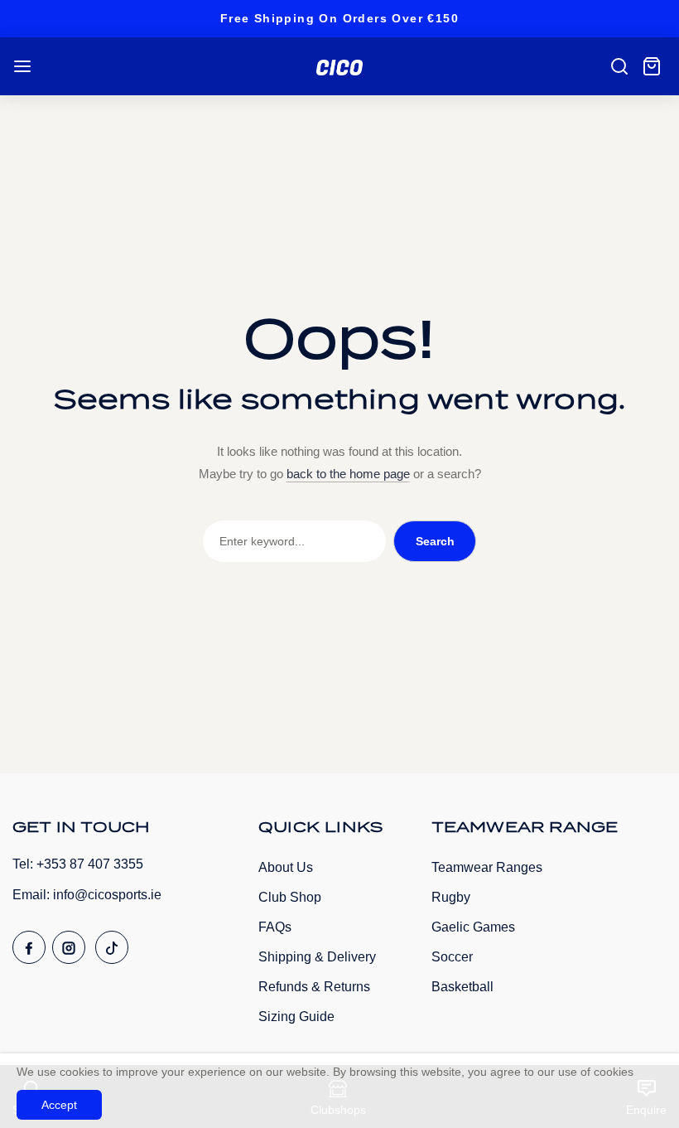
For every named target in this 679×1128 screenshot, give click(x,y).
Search (435, 541)
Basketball (462, 987)
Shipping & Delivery (317, 957)
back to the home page (348, 474)
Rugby (450, 897)
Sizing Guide (296, 1016)
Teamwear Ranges (486, 867)
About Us (285, 867)
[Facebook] (29, 947)
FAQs (274, 927)
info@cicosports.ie (107, 895)
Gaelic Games (473, 927)
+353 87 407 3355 (89, 864)
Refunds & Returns (314, 987)
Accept (59, 1104)
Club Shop (289, 897)
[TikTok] (111, 947)
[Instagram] (68, 947)
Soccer (452, 957)
